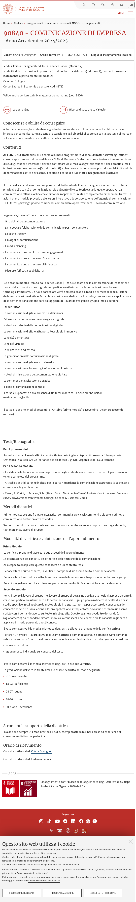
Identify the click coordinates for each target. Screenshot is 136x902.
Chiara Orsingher (25, 55)
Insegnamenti (92, 23)
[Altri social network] (94, 821)
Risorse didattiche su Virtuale (87, 110)
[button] (90, 13)
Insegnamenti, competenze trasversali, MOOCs (53, 23)
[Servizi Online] (103, 4)
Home (6, 23)
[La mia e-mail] (121, 4)
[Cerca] (84, 4)
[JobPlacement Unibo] (76, 829)
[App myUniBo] (60, 829)
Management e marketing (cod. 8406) (59, 95)
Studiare (18, 23)
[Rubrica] (93, 4)
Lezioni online (20, 110)
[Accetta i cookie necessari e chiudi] (131, 841)
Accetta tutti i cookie (103, 893)
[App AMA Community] (84, 830)
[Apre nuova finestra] (41, 821)
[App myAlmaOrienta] (68, 829)
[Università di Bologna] (23, 9)
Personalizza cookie (62, 893)
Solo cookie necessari (21, 893)
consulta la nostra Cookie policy (44, 880)
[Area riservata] (112, 4)
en (131, 5)
